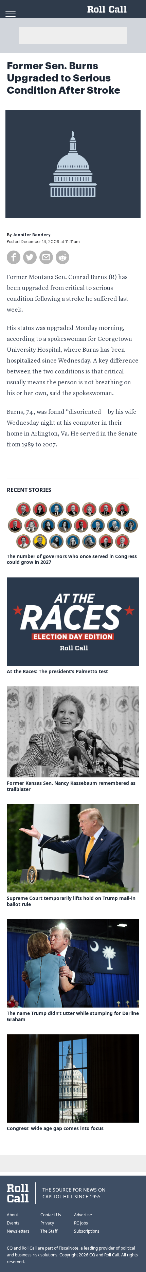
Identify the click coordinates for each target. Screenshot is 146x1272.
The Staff (48, 1231)
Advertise (83, 1215)
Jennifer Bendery (32, 235)
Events (13, 1223)
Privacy (47, 1223)
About (12, 1215)
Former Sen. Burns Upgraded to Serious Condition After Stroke (63, 78)
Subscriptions (86, 1231)
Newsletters (18, 1231)
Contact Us (50, 1215)
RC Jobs (81, 1223)
